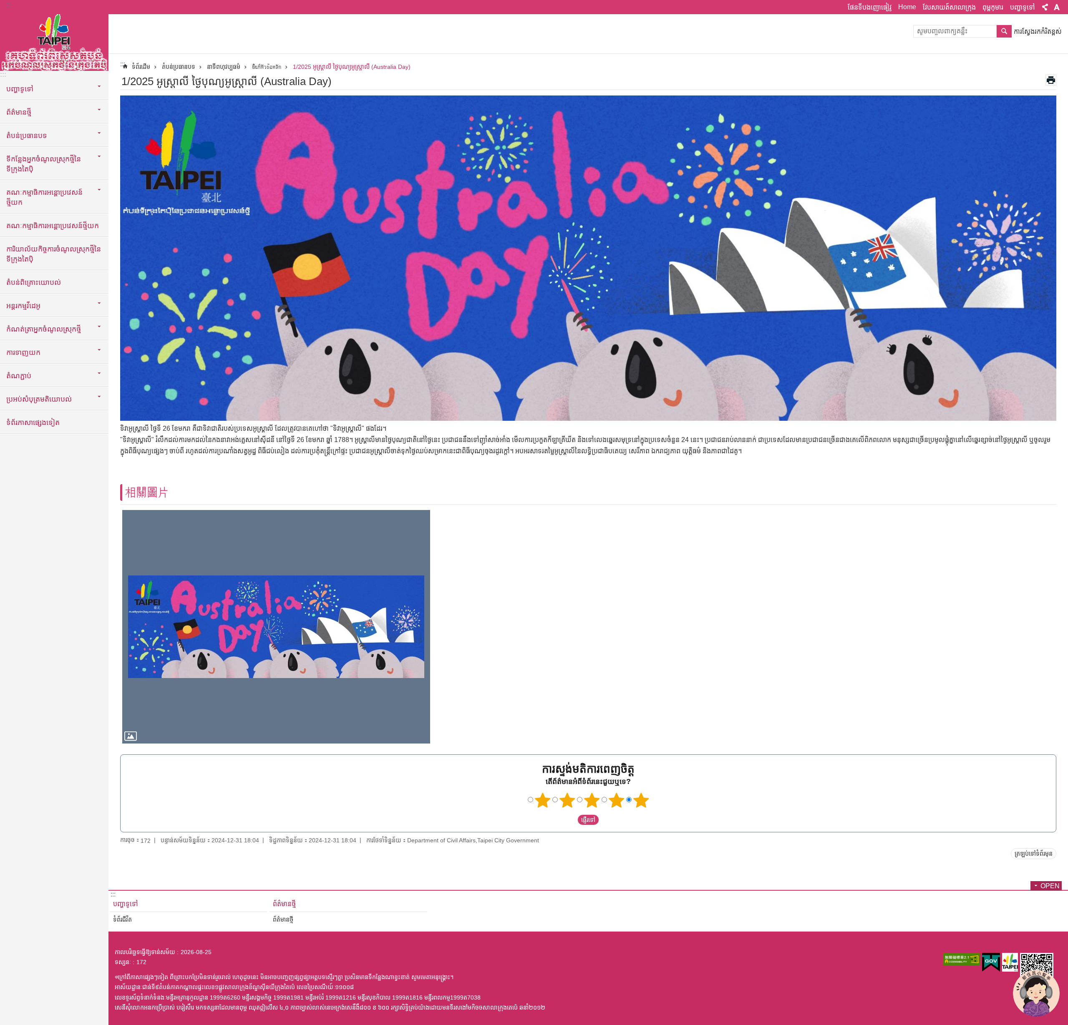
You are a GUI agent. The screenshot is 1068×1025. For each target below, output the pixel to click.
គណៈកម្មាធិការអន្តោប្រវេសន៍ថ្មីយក (52, 225)
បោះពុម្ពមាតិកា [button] (1050, 80)
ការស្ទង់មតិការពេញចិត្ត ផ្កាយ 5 (641, 800)
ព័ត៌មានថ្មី (284, 903)
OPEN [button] (1050, 885)
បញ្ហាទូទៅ (1022, 7)
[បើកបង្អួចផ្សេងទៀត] (961, 959)
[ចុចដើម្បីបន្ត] (276, 627)
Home (907, 6)
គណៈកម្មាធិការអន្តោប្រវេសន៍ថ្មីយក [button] (44, 197)
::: (8, 4)
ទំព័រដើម (141, 66)
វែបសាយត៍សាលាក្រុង (949, 7)
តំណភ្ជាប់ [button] (18, 376)
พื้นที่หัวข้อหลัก (266, 66)
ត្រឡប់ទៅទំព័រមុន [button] (1034, 853)
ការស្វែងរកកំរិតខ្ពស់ (1038, 31)
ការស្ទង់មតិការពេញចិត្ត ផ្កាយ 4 (617, 800)
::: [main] (122, 64)
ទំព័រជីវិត (122, 919)
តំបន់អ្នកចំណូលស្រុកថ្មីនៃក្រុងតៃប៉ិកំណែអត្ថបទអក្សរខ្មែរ (54, 42)
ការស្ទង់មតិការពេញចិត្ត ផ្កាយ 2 (567, 800)
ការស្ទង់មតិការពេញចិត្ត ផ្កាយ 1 (543, 800)
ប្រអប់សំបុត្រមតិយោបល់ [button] (39, 399)
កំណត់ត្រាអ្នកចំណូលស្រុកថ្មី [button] (43, 329)
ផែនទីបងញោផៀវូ (870, 7)
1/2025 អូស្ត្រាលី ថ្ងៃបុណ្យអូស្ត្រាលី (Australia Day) (352, 66)
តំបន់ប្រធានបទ (178, 66)
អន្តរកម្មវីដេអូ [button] (23, 305)
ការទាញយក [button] (23, 352)
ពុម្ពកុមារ (992, 7)
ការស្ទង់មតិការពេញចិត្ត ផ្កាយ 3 (592, 800)
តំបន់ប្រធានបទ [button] (26, 135)
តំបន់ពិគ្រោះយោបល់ (33, 282)
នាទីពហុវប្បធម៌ (223, 66)
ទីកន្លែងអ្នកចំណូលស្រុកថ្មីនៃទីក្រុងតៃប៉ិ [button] (43, 164)
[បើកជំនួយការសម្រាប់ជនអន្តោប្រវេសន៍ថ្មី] (1036, 993)
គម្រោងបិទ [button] (1045, 7)
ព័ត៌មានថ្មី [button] (18, 112)
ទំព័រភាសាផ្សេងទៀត (33, 422)
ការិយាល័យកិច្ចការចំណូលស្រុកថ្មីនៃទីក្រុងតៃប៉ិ (53, 254)
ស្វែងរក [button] (1004, 31)
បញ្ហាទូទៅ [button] (19, 89)
